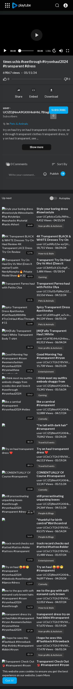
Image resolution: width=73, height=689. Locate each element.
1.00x (48, 51)
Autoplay (64, 198)
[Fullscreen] (67, 51)
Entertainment (46, 371)
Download (51, 96)
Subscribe (58, 110)
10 (54, 50)
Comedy (42, 418)
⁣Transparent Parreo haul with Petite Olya (53, 285)
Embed (33, 96)
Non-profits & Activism (50, 226)
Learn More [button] (43, 675)
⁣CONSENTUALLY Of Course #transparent (51, 474)
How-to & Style (46, 253)
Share (18, 96)
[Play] (5, 51)
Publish (55, 173)
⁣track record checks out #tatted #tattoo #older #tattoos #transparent (53, 546)
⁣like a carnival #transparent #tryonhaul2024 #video (53, 405)
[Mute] (61, 51)
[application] (36, 35)
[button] (65, 5)
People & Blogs (46, 513)
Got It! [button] (9, 680)
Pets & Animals (19, 123)
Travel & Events (46, 442)
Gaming (42, 277)
